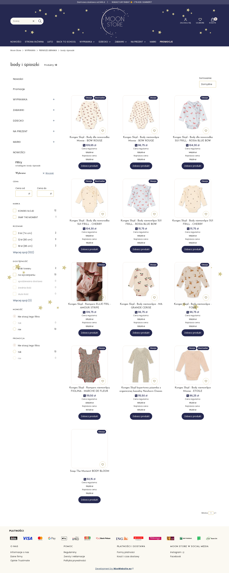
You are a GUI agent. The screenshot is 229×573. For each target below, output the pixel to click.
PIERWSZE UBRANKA (48, 50)
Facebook (175, 556)
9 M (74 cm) (25, 233)
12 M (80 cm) (25, 239)
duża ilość (23, 294)
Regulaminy (70, 552)
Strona (204, 513)
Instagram (176, 552)
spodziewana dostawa (30, 281)
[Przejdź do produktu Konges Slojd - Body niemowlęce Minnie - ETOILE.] (192, 365)
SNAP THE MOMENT (28, 217)
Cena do (41, 188)
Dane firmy (16, 556)
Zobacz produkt (89, 165)
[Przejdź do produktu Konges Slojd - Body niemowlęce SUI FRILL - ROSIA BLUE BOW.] (141, 198)
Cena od (20, 188)
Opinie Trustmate (20, 560)
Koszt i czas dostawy (128, 556)
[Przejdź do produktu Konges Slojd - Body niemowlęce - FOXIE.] (192, 281)
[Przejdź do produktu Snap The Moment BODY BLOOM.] (89, 448)
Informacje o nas (19, 552)
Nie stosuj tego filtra (29, 316)
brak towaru (24, 268)
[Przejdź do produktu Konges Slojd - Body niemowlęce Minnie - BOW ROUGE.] (141, 114)
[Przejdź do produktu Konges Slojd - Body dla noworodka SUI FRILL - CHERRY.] (89, 198)
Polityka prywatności (75, 560)
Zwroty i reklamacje (74, 556)
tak (19, 323)
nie (19, 329)
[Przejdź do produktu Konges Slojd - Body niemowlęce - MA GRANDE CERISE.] (141, 281)
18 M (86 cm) (25, 246)
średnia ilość (24, 287)
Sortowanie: (205, 78)
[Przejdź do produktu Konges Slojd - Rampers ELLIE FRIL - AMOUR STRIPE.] (89, 281)
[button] (40, 21)
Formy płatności (126, 552)
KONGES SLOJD (26, 210)
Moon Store (15, 50)
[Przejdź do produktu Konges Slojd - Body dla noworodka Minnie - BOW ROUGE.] (89, 114)
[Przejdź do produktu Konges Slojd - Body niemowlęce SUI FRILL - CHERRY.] (192, 198)
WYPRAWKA (30, 50)
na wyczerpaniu (26, 275)
